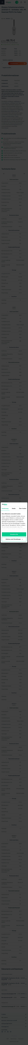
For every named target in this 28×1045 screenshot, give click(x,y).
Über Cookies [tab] (22, 508)
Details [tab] (14, 508)
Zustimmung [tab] (5, 508)
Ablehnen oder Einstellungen (13, 539)
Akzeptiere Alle (14, 534)
